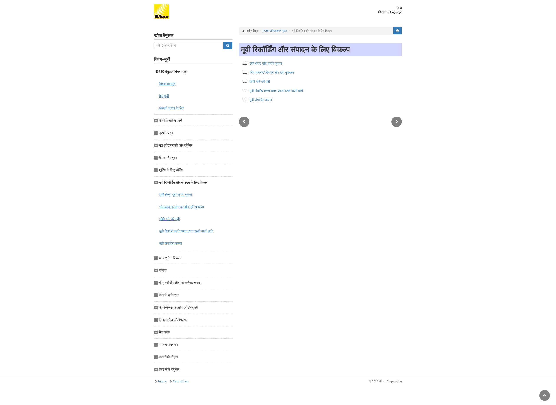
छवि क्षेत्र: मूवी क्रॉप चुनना (175, 195)
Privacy (162, 381)
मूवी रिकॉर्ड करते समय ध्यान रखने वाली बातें (186, 231)
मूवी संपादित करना (170, 243)
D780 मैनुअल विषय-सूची (171, 72)
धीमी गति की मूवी (169, 219)
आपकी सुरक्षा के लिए (171, 108)
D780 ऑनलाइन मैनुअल (275, 30)
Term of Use (180, 381)
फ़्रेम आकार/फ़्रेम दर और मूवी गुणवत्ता (181, 207)
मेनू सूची (164, 96)
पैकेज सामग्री (167, 84)
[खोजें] (227, 45)
